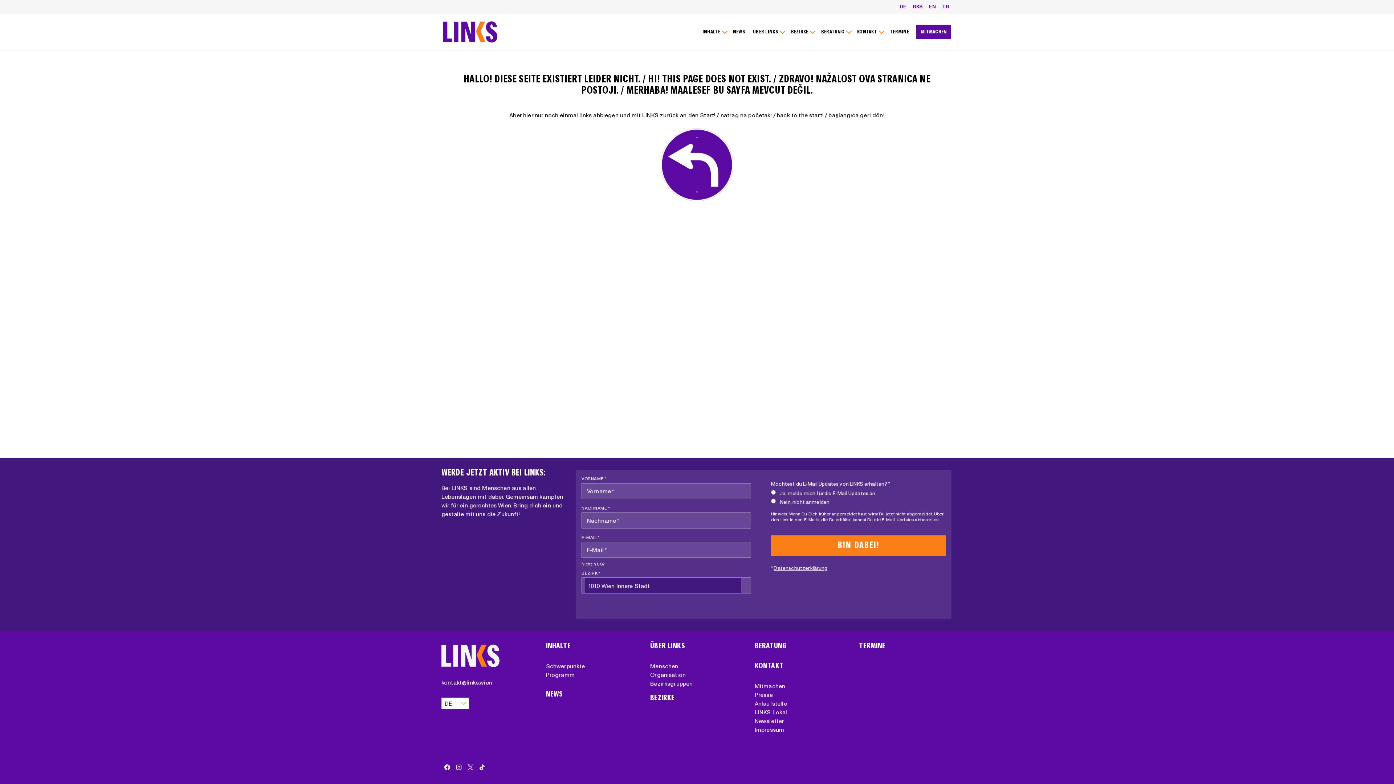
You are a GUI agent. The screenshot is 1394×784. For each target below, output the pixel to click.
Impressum (769, 729)
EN (932, 6)
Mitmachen (770, 686)
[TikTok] (482, 767)
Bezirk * (591, 573)
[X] (470, 767)
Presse (764, 694)
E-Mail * (590, 537)
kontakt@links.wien (466, 682)
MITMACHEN (934, 32)
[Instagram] (459, 767)
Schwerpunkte (565, 666)
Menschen (664, 666)
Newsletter (769, 721)
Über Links (667, 645)
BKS (918, 6)
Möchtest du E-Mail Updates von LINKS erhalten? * (830, 484)
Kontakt (769, 665)
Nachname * (596, 508)
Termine (872, 645)
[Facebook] (447, 767)
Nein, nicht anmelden (805, 502)
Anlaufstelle (771, 703)
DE (903, 6)
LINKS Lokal (771, 712)
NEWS (739, 32)
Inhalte (558, 645)
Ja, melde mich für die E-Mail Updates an (827, 493)
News (554, 694)
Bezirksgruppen (671, 683)
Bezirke (662, 697)
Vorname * (594, 478)
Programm (560, 674)
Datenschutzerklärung (800, 568)
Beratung (771, 645)
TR (945, 6)
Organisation (668, 674)
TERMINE (899, 32)
